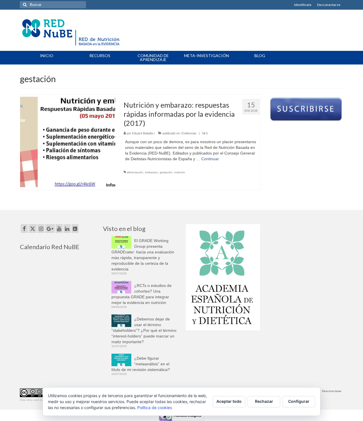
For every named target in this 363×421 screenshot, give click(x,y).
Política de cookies (154, 407)
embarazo (151, 172)
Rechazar (264, 401)
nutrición (179, 172)
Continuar (210, 159)
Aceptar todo (229, 401)
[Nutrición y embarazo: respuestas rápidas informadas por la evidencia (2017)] (67, 141)
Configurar (298, 401)
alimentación (135, 172)
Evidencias (189, 133)
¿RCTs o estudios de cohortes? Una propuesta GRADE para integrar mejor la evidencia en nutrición (141, 294)
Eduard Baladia (142, 133)
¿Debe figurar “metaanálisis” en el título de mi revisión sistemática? (140, 364)
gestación (166, 172)
